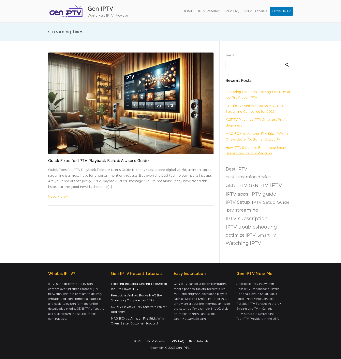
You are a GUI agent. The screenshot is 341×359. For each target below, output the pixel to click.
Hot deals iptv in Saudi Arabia (256, 294)
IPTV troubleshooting (251, 227)
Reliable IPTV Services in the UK (258, 304)
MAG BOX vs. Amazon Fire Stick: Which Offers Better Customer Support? (257, 136)
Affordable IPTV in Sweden (255, 284)
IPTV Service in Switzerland (255, 314)
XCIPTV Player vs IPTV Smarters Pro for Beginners (257, 122)
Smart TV (266, 235)
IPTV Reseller (209, 11)
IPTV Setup (238, 202)
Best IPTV (236, 169)
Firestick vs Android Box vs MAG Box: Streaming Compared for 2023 (255, 108)
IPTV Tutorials (255, 11)
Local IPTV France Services (255, 299)
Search (230, 55)
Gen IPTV (100, 8)
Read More (57, 196)
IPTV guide (263, 194)
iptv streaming (242, 210)
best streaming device (248, 176)
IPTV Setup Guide (271, 202)
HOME (188, 11)
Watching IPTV (243, 243)
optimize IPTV (241, 235)
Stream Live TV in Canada (254, 308)
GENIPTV (258, 185)
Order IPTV (281, 11)
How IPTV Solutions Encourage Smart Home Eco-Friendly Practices (256, 150)
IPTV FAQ (232, 11)
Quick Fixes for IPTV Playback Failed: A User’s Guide (98, 160)
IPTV (276, 185)
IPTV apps (237, 194)
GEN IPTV (236, 185)
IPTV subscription (247, 218)
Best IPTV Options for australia (257, 289)
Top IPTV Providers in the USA (257, 319)
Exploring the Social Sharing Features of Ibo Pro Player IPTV (258, 94)
